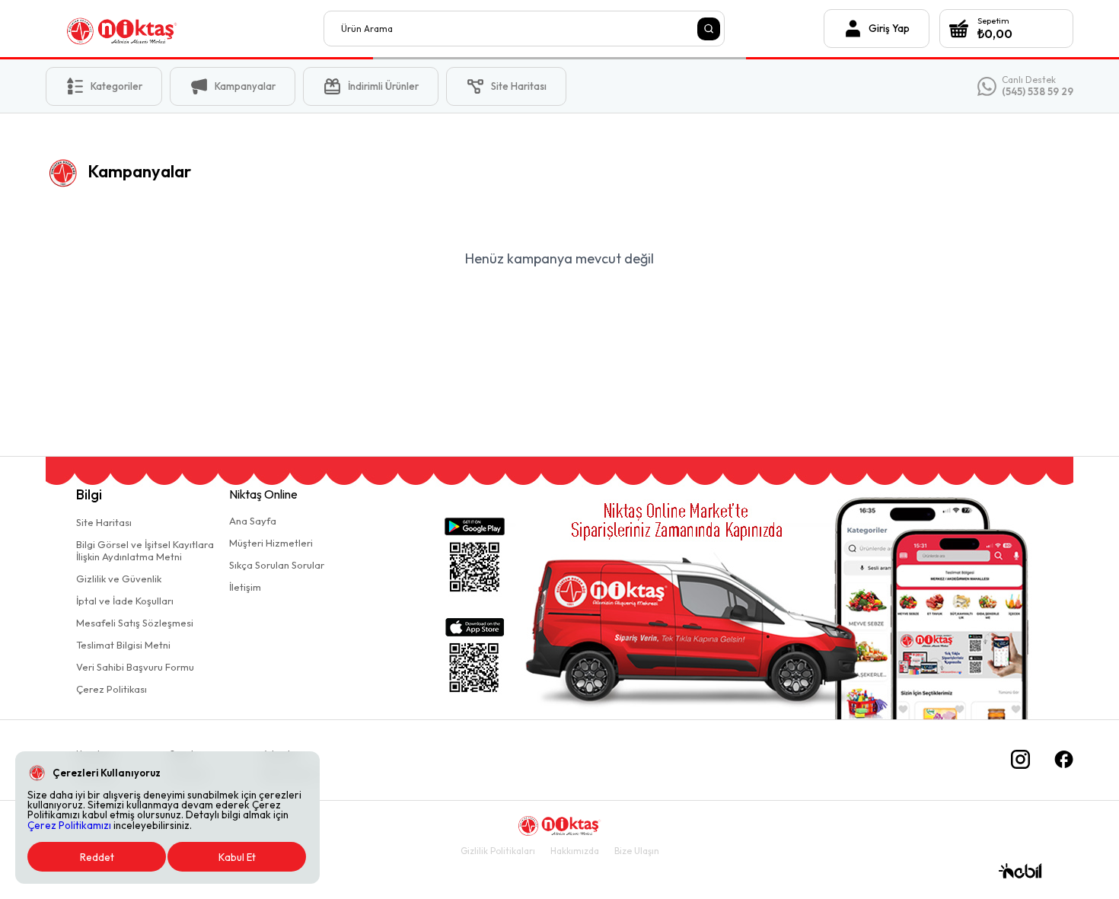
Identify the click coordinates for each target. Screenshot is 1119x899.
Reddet (97, 857)
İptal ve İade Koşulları (125, 601)
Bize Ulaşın (636, 850)
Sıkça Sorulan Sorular (276, 565)
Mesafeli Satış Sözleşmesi (134, 623)
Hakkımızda (574, 850)
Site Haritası (104, 522)
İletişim (245, 587)
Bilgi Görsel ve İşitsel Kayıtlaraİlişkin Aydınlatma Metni (145, 550)
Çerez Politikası (111, 689)
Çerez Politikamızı (69, 825)
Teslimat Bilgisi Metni (123, 645)
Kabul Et (237, 857)
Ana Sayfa (252, 521)
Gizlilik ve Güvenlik (118, 578)
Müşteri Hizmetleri (271, 543)
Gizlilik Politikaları (498, 850)
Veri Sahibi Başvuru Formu (135, 667)
